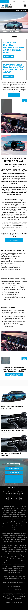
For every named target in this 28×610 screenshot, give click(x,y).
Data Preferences (11, 493)
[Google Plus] (11, 498)
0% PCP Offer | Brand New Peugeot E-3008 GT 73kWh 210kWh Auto (13, 47)
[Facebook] (16, 498)
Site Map (20, 493)
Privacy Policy (7, 491)
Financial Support (14, 494)
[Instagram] (21, 498)
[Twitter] (7, 498)
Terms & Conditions (19, 491)
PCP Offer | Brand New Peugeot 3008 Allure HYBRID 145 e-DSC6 (13, 68)
